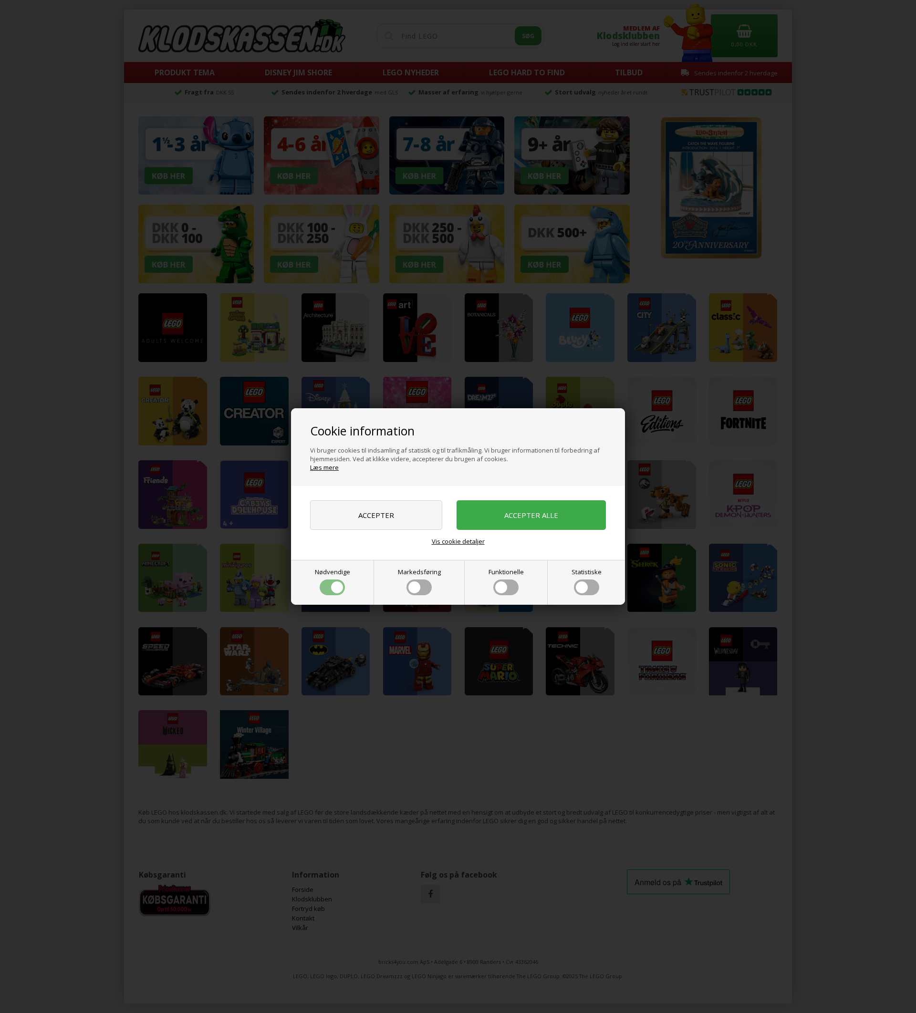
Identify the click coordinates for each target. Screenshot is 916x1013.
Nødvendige (332, 572)
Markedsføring (419, 572)
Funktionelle (506, 572)
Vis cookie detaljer (458, 541)
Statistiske (587, 572)
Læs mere (324, 467)
